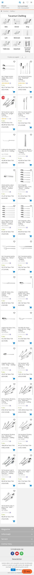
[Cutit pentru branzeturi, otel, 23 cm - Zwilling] (9, 140)
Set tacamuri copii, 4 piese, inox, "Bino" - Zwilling (8, 507)
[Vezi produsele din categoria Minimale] (17, 32)
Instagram (21, 553)
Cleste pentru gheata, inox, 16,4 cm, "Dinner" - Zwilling (25, 151)
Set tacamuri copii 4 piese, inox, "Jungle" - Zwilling (8, 113)
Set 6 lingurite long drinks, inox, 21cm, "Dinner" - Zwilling (7, 222)
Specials (27, 38)
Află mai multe (20, 570)
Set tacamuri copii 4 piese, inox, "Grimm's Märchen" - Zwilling (8, 471)
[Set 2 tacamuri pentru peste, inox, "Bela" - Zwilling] (25, 103)
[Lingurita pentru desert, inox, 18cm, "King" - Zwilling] (25, 283)
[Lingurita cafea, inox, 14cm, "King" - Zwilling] (9, 354)
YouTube (17, 553)
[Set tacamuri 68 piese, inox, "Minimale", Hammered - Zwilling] (25, 390)
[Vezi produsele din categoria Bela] (6, 21)
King (27, 27)
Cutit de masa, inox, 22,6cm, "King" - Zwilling (8, 293)
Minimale (17, 38)
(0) (26, 119)
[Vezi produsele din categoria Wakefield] (17, 43)
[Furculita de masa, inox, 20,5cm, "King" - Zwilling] (25, 319)
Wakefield (17, 49)
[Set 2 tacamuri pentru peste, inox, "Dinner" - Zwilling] (9, 247)
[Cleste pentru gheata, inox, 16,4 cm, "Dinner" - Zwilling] (25, 140)
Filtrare (3, 6)
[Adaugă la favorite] (14, 61)
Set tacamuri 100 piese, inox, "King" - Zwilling (24, 364)
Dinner (17, 27)
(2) (26, 83)
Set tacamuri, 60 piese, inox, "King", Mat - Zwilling (8, 400)
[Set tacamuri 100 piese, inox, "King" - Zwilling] (25, 354)
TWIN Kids (6, 49)
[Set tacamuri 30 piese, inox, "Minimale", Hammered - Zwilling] (9, 425)
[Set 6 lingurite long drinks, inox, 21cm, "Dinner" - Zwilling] (9, 212)
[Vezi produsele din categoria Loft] (6, 32)
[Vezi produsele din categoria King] (27, 21)
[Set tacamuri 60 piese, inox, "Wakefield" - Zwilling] (25, 67)
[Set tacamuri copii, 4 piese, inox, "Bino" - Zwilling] (9, 497)
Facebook (12, 553)
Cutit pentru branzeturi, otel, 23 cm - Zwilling (9, 150)
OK (13, 570)
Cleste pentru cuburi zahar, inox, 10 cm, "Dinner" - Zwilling (8, 186)
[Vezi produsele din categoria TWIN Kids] (6, 43)
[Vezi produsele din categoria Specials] (27, 32)
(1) (10, 83)
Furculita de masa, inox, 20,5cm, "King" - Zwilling (24, 329)
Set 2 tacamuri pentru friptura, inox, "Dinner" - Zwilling (25, 257)
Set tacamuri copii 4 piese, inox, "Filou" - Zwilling (24, 471)
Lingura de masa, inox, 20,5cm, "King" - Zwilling (8, 329)
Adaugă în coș (14, 91)
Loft (6, 38)
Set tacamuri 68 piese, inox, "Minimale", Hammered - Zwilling (25, 400)
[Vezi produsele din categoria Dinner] (17, 21)
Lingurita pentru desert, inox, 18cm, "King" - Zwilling (24, 293)
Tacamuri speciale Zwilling (27, 49)
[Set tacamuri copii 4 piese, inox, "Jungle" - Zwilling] (9, 103)
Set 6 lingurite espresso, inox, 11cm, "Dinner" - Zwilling (25, 186)
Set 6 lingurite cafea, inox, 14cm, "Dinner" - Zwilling (25, 222)
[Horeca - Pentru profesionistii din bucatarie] (9, 2)
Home (1, 11)
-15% (3, 97)
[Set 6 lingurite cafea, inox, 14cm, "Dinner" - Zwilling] (25, 212)
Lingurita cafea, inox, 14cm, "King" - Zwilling (8, 364)
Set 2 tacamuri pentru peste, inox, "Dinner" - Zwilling (8, 257)
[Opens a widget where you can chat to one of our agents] (27, 571)
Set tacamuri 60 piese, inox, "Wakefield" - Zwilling (25, 77)
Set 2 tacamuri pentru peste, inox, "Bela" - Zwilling (24, 113)
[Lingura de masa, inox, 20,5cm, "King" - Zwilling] (9, 319)
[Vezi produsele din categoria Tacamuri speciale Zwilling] (27, 43)
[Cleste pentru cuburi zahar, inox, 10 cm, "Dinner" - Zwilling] (9, 176)
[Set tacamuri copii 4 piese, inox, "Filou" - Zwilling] (25, 461)
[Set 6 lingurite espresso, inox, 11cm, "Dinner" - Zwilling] (25, 176)
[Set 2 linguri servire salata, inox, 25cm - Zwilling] (9, 67)
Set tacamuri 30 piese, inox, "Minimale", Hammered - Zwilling (8, 436)
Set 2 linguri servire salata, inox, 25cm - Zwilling (8, 77)
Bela (6, 27)
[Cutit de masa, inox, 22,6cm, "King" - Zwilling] (9, 283)
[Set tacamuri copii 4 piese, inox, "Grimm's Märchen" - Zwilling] (9, 461)
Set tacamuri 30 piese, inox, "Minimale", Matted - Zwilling (25, 436)
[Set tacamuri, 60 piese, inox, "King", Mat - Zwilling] (9, 390)
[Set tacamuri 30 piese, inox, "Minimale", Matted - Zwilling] (25, 425)
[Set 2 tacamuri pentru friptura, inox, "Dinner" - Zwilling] (25, 247)
